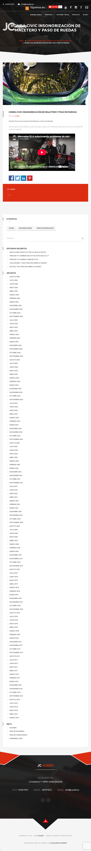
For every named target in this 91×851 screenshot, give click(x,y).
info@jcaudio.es (27, 4)
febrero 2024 (14, 381)
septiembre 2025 (16, 316)
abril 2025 (13, 331)
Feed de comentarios (18, 735)
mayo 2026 (13, 287)
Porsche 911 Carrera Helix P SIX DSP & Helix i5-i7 (29, 256)
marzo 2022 (14, 461)
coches (11, 228)
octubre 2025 (14, 313)
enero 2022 (13, 468)
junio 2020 (13, 533)
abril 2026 (13, 291)
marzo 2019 (14, 587)
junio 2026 (13, 284)
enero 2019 (13, 594)
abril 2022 (13, 457)
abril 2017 (13, 670)
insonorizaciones (25, 228)
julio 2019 (13, 573)
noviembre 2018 (15, 602)
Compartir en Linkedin (23, 178)
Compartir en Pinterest (29, 178)
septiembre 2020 (16, 522)
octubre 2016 (14, 692)
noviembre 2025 (15, 309)
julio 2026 (13, 280)
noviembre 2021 (15, 475)
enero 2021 (13, 508)
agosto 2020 (14, 526)
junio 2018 (13, 620)
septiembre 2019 (16, 566)
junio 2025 (13, 323)
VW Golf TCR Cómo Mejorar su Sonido (25, 266)
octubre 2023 (14, 396)
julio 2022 (13, 446)
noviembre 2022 (15, 432)
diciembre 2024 (15, 345)
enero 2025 (13, 341)
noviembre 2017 (15, 645)
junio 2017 (13, 663)
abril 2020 (13, 540)
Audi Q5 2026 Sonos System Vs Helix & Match (27, 252)
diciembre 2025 (15, 305)
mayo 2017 (13, 667)
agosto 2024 (14, 360)
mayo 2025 (13, 327)
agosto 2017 (14, 656)
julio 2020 (13, 529)
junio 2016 (13, 707)
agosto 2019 (14, 569)
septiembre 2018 (16, 609)
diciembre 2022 (15, 428)
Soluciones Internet (58, 843)
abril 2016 (13, 714)
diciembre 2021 (15, 472)
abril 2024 (13, 374)
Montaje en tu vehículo (62, 41)
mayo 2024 (13, 370)
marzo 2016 (14, 717)
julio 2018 (13, 616)
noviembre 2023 (15, 392)
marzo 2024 (14, 378)
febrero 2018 (14, 634)
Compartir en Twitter (17, 178)
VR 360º (85, 14)
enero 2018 (13, 638)
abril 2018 (13, 627)
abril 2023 (13, 414)
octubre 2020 (14, 519)
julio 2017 (13, 660)
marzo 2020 (14, 544)
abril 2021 (13, 497)
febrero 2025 (14, 338)
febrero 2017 (14, 678)
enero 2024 (13, 385)
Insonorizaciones (39, 41)
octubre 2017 (14, 649)
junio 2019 (13, 576)
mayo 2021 (13, 493)
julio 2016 (13, 703)
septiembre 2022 (16, 439)
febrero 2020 (14, 547)
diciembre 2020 (15, 511)
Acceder (12, 727)
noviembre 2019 (15, 558)
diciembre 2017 (15, 642)
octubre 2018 (14, 605)
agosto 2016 (14, 699)
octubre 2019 (14, 562)
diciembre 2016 (15, 685)
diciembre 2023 (15, 388)
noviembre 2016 (15, 688)
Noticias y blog (63, 14)
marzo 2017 (14, 674)
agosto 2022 (14, 443)
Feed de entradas (16, 731)
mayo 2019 (13, 580)
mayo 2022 (13, 453)
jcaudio (49, 41)
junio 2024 (13, 367)
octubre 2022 (14, 435)
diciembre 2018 (15, 598)
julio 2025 (13, 320)
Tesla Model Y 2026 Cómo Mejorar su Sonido (28, 263)
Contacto (76, 14)
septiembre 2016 (16, 696)
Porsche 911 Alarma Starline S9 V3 (23, 259)
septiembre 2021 (16, 482)
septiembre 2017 (16, 652)
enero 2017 (13, 681)
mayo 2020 (13, 537)
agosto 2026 (14, 276)
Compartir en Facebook (11, 178)
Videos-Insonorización (45, 228)
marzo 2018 (14, 631)
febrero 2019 (14, 591)
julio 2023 (13, 403)
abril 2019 (13, 584)
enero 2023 (13, 425)
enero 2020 (13, 551)
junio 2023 (13, 407)
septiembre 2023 (16, 399)
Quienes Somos (36, 14)
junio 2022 (13, 450)
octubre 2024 (14, 352)
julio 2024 (13, 363)
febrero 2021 (14, 504)
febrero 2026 (14, 298)
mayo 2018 (13, 623)
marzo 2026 (14, 295)
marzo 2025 (14, 334)
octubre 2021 (14, 479)
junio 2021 (13, 490)
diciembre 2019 (15, 555)
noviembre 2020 (15, 515)
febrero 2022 (14, 464)
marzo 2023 (14, 417)
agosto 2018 (14, 613)
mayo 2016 (13, 710)
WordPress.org (15, 738)
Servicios (48, 14)
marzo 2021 (14, 501)
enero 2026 (13, 302)
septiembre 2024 (16, 356)
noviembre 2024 (15, 349)
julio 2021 (13, 486)
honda (29, 41)
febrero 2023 (14, 421)
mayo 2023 (13, 410)
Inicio (22, 41)
